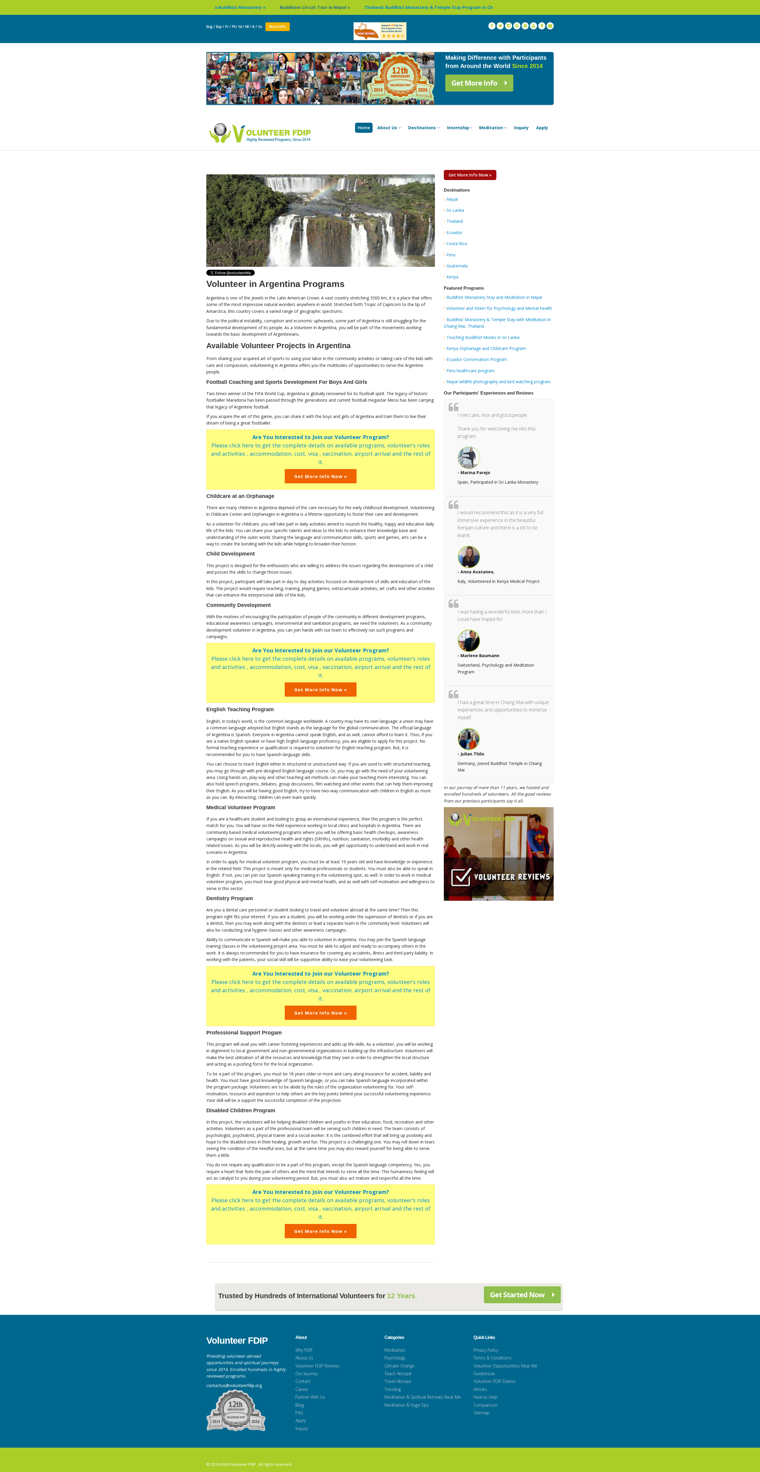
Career (301, 1389)
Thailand (454, 221)
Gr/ (241, 26)
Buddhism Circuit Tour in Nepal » (242, 7)
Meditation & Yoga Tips (406, 1405)
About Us (387, 127)
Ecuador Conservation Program (476, 359)
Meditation (491, 127)
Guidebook (484, 1373)
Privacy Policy (486, 1350)
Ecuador (454, 232)
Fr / (228, 26)
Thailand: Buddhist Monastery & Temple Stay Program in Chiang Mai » (367, 7)
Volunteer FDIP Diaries (495, 1381)
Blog (299, 1405)
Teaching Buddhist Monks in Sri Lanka (483, 337)
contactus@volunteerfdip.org (234, 1385)
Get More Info (475, 83)
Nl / (248, 26)
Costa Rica (456, 243)
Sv (260, 26)
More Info (277, 26)
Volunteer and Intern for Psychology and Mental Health (499, 308)
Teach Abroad (397, 1373)
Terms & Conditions (493, 1358)
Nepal (452, 199)
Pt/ (234, 26)
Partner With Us (310, 1397)
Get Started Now (518, 1294)
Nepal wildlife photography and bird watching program (498, 381)
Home (364, 127)
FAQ (299, 1413)
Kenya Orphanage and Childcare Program (486, 348)
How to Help (486, 1397)
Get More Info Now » (320, 476)
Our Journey (306, 1373)
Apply (542, 127)
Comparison (485, 1405)
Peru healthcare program (470, 370)
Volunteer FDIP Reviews (317, 1366)
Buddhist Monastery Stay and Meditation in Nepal (494, 297)
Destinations (422, 127)
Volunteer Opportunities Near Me (505, 1366)
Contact (303, 1381)
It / (254, 26)
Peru (450, 255)
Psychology (394, 1358)
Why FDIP (304, 1350)
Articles (480, 1389)
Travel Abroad (397, 1381)
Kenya (452, 277)
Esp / (220, 26)
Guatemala (457, 266)
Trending (392, 1389)
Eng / (210, 26)
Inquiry (521, 127)
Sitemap (482, 1413)
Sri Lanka (455, 210)
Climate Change (399, 1366)
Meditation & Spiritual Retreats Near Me (422, 1397)
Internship (458, 127)
